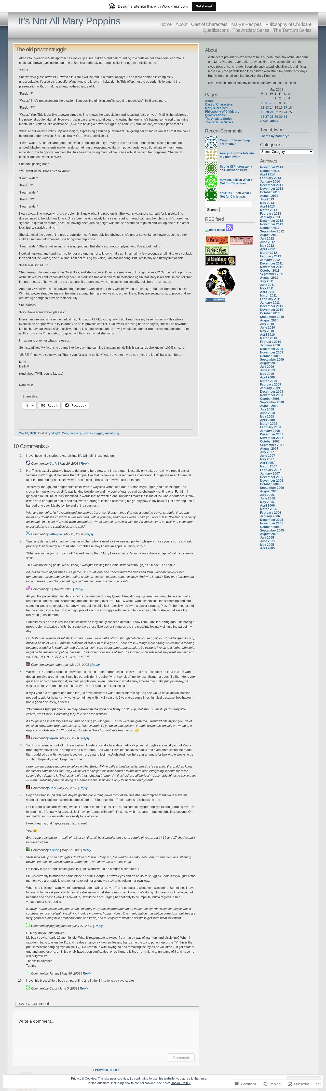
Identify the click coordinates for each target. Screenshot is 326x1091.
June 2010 (267, 327)
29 (276, 117)
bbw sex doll (229, 180)
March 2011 (268, 295)
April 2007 (267, 463)
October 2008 (270, 399)
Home (165, 24)
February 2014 (270, 178)
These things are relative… (235, 142)
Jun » (274, 121)
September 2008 (272, 402)
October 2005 (270, 527)
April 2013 (267, 206)
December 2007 (271, 434)
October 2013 (270, 192)
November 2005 (271, 523)
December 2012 (271, 221)
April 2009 (267, 377)
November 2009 (271, 352)
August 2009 (269, 363)
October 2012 (270, 228)
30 (281, 117)
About (181, 24)
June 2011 (267, 285)
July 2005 (267, 537)
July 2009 (267, 366)
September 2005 (272, 530)
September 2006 (272, 488)
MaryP (55, 433)
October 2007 (270, 441)
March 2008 (268, 423)
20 (267, 112)
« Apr (264, 121)
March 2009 (268, 381)
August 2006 (269, 491)
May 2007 (267, 459)
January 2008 (270, 431)
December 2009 (271, 349)
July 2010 (267, 324)
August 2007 (269, 448)
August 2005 (269, 534)
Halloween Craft (235, 170)
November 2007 (271, 438)
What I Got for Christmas (236, 181)
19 (262, 112)
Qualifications (216, 30)
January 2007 (270, 473)
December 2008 (271, 391)
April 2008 (267, 420)
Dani (52, 788)
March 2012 (268, 253)
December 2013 (271, 185)
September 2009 (272, 359)
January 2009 (270, 388)
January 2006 (270, 516)
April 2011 (267, 292)
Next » (115, 1070)
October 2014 (270, 171)
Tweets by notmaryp (274, 136)
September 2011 (272, 274)
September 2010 (272, 317)
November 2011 (271, 267)
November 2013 (271, 188)
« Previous (100, 1070)
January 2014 (270, 181)
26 (262, 117)
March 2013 (268, 210)
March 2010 (268, 338)
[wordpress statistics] (215, 300)
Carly (53, 463)
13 (267, 107)
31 (285, 117)
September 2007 (272, 445)
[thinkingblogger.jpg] (220, 265)
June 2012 (267, 242)
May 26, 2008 (27, 433)
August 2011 (269, 277)
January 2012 (270, 260)
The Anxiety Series (251, 30)
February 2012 (270, 256)
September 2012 (272, 231)
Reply (85, 463)
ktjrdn (53, 738)
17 (285, 107)
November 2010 (271, 310)
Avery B (226, 153)
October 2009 (270, 356)
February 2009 (270, 384)
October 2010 (270, 313)
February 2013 (270, 213)
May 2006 (267, 502)
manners (75, 433)
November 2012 (271, 224)
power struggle (93, 433)
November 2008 (271, 395)
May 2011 (267, 288)
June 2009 (267, 370)
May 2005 (267, 545)
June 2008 (267, 413)
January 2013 (270, 217)
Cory (223, 140)
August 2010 (269, 320)
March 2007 (268, 466)
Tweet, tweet (272, 129)
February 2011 (270, 299)
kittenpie (55, 534)
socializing (112, 433)
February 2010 (270, 342)
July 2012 (267, 238)
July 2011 (267, 281)
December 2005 (271, 520)
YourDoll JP (228, 193)
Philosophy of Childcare (222, 111)
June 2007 (267, 456)
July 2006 (267, 495)
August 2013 (269, 196)
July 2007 (267, 452)
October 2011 (269, 270)
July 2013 (267, 199)
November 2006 (271, 480)
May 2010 (267, 331)
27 (267, 117)
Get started (204, 6)
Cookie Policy (181, 1083)
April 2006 (267, 505)
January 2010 (270, 345)
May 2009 (267, 374)
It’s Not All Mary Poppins (69, 21)
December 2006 (271, 477)
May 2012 (267, 245)
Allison (54, 850)
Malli (65, 433)
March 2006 (268, 509)
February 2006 (270, 512)
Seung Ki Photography (236, 166)
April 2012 (267, 249)
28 (272, 117)
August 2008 (269, 406)
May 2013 (267, 203)
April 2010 (267, 334)
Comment (181, 1057)
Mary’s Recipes (216, 108)
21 (272, 112)
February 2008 (270, 427)
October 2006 (270, 484)
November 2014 (271, 167)
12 (262, 107)
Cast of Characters (219, 104)
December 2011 (271, 263)
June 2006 (267, 498)
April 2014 (267, 174)
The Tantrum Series (292, 30)
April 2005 (267, 548)
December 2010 (271, 306)
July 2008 (267, 409)
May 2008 (267, 416)
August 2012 (269, 235)
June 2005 (267, 541)
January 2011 (270, 302)
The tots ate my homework (237, 155)
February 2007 (270, 470)
